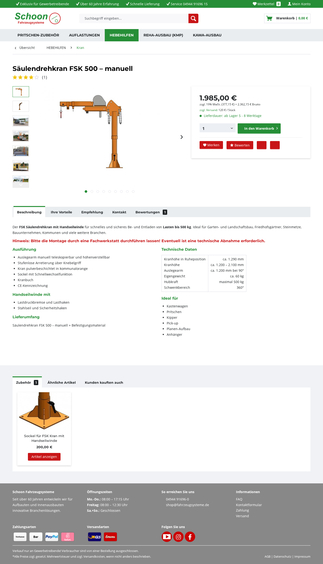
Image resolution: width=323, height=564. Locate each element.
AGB (268, 556)
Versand (242, 516)
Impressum (302, 556)
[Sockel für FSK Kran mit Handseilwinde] (44, 411)
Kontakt (119, 212)
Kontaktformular (249, 505)
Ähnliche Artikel (62, 382)
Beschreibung (29, 212)
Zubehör (26, 382)
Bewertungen (150, 212)
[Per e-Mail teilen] (261, 145)
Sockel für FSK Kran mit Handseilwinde (44, 438)
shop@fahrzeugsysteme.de (187, 505)
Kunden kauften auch (104, 382)
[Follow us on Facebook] (275, 145)
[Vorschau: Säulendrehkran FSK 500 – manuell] (21, 91)
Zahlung (242, 510)
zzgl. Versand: (209, 110)
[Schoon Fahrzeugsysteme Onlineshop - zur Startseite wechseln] (38, 18)
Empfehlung (92, 212)
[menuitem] (266, 4)
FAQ (239, 499)
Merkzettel (268, 4)
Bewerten (242, 145)
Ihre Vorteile (61, 212)
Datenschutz (282, 556)
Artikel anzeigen (44, 456)
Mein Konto (300, 4)
